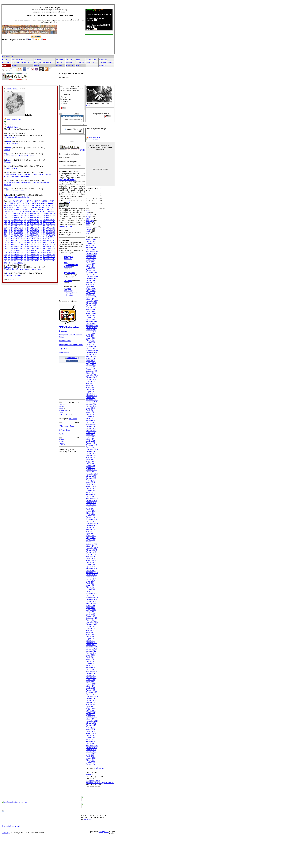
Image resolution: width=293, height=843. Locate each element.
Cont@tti (102, 65)
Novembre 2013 (92, 449)
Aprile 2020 (90, 608)
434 (25, 253)
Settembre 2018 (91, 569)
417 (21, 250)
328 (44, 238)
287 (15, 234)
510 (12, 263)
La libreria (59, 62)
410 (50, 248)
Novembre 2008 (92, 326)
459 (53, 255)
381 (9, 246)
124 (5, 213)
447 (15, 255)
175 (15, 220)
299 (53, 234)
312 (44, 236)
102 (35, 209)
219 (53, 224)
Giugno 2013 (90, 439)
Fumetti (36, 65)
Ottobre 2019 (90, 595)
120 (43, 211)
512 (18, 263)
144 (18, 215)
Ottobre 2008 (90, 324)
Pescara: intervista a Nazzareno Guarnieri (19, 156)
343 (41, 240)
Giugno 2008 (90, 315)
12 (28, 201)
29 (17, 203)
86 (46, 207)
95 (17, 209)
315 (53, 236)
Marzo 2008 (90, 309)
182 (37, 220)
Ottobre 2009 (90, 348)
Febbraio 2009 (91, 332)
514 (24, 263)
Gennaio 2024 (91, 700)
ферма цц (89, 774)
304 (18, 236)
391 (41, 246)
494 (12, 261)
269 (9, 232)
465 (21, 257)
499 (28, 261)
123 (52, 211)
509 (9, 263)
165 (34, 218)
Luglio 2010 (90, 367)
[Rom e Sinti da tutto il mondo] (88, 807)
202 (50, 222)
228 (31, 226)
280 (44, 232)
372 (31, 244)
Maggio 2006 (91, 264)
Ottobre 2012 (90, 422)
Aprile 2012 (90, 410)
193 (21, 222)
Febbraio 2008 (91, 307)
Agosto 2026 (90, 764)
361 (47, 242)
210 (25, 224)
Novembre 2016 (92, 523)
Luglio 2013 (90, 441)
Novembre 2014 (92, 474)
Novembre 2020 (92, 622)
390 (37, 246)
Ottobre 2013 (90, 447)
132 (31, 213)
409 (47, 248)
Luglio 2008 (90, 317)
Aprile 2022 (90, 657)
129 (21, 213)
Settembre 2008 (91, 322)
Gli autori (37, 60)
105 (44, 209)
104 (41, 209)
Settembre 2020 (91, 618)
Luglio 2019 (90, 589)
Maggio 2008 (91, 313)
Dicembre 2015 (91, 501)
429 (9, 253)
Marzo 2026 (90, 754)
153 (47, 215)
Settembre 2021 (91, 643)
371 (28, 244)
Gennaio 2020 (91, 601)
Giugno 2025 (90, 735)
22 (51, 201)
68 (5, 207)
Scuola (14, 65)
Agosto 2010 (90, 369)
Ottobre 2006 (90, 274)
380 (5, 246)
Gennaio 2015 (91, 478)
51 (17, 205)
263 (41, 230)
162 (25, 218)
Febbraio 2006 (91, 258)
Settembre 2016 (91, 519)
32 (23, 203)
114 (24, 211)
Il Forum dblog (64, 430)
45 (53, 203)
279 (41, 232)
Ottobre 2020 (90, 620)
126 (12, 213)
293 (34, 234)
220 (5, 226)
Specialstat (87, 819)
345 (47, 240)
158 (12, 218)
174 (12, 220)
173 (9, 220)
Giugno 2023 (90, 686)
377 (47, 244)
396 (5, 248)
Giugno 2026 (90, 760)
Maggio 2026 (91, 758)
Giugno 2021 (90, 636)
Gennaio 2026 (91, 750)
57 (30, 205)
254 (12, 230)
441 (47, 253)
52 (19, 205)
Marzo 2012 (90, 408)
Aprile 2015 (90, 484)
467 (28, 257)
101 (31, 209)
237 (9, 228)
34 (28, 203)
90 (5, 209)
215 (40, 224)
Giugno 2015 (90, 488)
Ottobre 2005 (90, 249)
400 (18, 248)
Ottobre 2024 (90, 719)
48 (10, 205)
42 (46, 203)
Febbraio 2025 (91, 727)
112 (18, 211)
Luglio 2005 (90, 243)
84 (42, 207)
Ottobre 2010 (90, 373)
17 (39, 201)
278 (37, 232)
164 (31, 218)
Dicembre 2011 (91, 402)
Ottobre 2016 (90, 521)
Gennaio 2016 (91, 503)
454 (37, 255)
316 (5, 238)
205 (9, 224)
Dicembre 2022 (91, 674)
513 (21, 263)
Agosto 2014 (90, 468)
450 (25, 255)
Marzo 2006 (90, 260)
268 (5, 232)
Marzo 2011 (90, 383)
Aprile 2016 (90, 509)
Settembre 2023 (91, 692)
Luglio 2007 (90, 293)
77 (26, 207)
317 (9, 238)
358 (37, 242)
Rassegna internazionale (42, 62)
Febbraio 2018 (91, 554)
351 (15, 242)
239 (15, 228)
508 (5, 263)
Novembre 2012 (92, 424)
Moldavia (7, 162)
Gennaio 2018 (91, 552)
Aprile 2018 (90, 558)
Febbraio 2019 (91, 579)
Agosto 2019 (90, 591)
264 (44, 230)
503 (41, 261)
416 (18, 250)
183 (41, 220)
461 (9, 257)
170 (50, 218)
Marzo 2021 (90, 630)
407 (41, 248)
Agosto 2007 (90, 295)
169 (47, 218)
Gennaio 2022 (91, 651)
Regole (88, 229)
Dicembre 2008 (91, 328)
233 (47, 226)
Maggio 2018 (91, 560)
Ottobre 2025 (90, 744)
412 (5, 250)
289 (21, 234)
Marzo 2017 (90, 531)
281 (47, 232)
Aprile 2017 (90, 534)
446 (12, 255)
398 (12, 248)
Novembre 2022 (92, 671)
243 (28, 228)
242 (25, 228)
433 (21, 253)
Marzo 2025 (90, 729)
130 (25, 213)
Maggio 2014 (91, 462)
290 (25, 234)
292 (31, 234)
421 (34, 250)
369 (21, 244)
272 (18, 232)
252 (5, 230)
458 (50, 255)
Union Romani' (65, 341)
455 (41, 255)
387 (28, 246)
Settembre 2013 (91, 445)
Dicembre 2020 (91, 624)
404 (31, 248)
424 (44, 250)
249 (47, 228)
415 (15, 250)
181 (34, 220)
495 (15, 261)
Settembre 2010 (91, 371)
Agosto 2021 (90, 641)
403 (28, 248)
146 (25, 215)
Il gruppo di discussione (20, 62)
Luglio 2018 (90, 564)
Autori (15, 89)
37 (35, 203)
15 (35, 201)
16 (37, 201)
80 (33, 207)
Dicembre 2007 (91, 303)
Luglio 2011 (90, 392)
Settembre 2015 (91, 494)
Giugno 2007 (90, 291)
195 (28, 222)
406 (37, 248)
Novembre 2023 (92, 696)
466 (25, 257)
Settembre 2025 (91, 741)
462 (12, 257)
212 (31, 224)
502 (37, 261)
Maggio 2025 (91, 733)
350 (12, 242)
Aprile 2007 (90, 287)
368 (18, 244)
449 (21, 255)
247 (41, 228)
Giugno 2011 (90, 389)
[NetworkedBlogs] (72, 358)
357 (34, 242)
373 (34, 244)
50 (14, 205)
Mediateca (69, 62)
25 (7, 203)
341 (34, 240)
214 (37, 224)
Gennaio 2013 (91, 429)
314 (50, 236)
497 (21, 261)
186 (50, 220)
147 (28, 215)
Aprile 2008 (90, 311)
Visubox (62, 434)
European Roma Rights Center (71, 345)
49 (12, 205)
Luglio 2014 (90, 466)
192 (18, 222)
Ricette (78, 65)
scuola (8, 166)
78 (28, 207)
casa (7, 172)
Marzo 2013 (90, 433)
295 (41, 234)
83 (40, 207)
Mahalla (9, 89)
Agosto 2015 (90, 492)
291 (28, 234)
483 (28, 259)
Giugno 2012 (90, 414)
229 (34, 226)
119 (39, 211)
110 (12, 211)
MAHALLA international (69, 327)
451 (28, 255)
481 (21, 259)
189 (9, 222)
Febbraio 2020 (91, 604)
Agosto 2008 (90, 319)
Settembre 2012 (91, 420)
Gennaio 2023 (91, 676)
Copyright (62, 444)
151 (41, 215)
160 (18, 218)
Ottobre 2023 (90, 694)
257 (21, 230)
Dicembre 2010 (91, 377)
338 (25, 240)
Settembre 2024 (91, 717)
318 (12, 238)
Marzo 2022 (90, 655)
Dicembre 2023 (91, 698)
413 (9, 250)
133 (34, 213)
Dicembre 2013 (91, 451)
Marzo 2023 (90, 680)
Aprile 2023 (90, 682)
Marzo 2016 (90, 507)
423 (41, 250)
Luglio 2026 (90, 762)
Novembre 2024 (92, 721)
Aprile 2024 (90, 706)
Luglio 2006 (90, 268)
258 (25, 230)
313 (47, 236)
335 (15, 240)
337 (21, 240)
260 (31, 230)
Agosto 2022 (90, 665)
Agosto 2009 (90, 344)
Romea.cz (63, 331)
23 (53, 201)
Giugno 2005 (90, 241)
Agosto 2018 (90, 566)
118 (36, 211)
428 (5, 253)
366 (12, 244)
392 (44, 246)
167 (41, 218)
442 (50, 253)
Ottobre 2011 (90, 398)
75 (21, 207)
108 (5, 211)
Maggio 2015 (91, 486)
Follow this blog (72, 361)
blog (7, 154)
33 (26, 203)
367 (15, 244)
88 (51, 207)
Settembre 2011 (91, 396)
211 (28, 224)
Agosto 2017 (90, 542)
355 (28, 242)
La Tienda (5, 62)
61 (40, 205)
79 (30, 207)
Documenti (80, 62)
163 (28, 218)
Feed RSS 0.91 (94, 137)
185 (47, 220)
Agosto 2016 (90, 517)
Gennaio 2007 (91, 280)
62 (42, 205)
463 (15, 257)
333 (9, 240)
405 (34, 248)
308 (31, 236)
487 (41, 259)
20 (46, 201)
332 (5, 240)
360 (44, 242)
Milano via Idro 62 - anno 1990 (15, 275)
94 (14, 209)
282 (50, 232)
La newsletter (91, 60)
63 (44, 205)
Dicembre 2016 (91, 525)
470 (37, 257)
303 (15, 236)
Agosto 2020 (90, 616)
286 (12, 234)
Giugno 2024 (90, 711)
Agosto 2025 (90, 739)
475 (53, 257)
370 (25, 244)
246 (37, 228)
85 (44, 207)
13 (30, 201)
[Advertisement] (57, 48)
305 (21, 236)
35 (30, 203)
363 (53, 242)
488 (44, 259)
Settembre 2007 (91, 297)
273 (21, 232)
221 (9, 226)
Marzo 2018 (90, 556)
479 (15, 259)
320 (18, 238)
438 (37, 253)
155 (53, 215)
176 (18, 220)
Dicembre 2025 (91, 748)
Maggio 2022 (91, 659)
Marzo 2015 (90, 482)
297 (47, 234)
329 (47, 238)
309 (34, 236)
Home (4, 60)
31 (21, 203)
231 (41, 226)
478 (12, 259)
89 (53, 207)
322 (25, 238)
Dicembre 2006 (91, 278)
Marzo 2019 (90, 581)
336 (18, 240)
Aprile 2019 (90, 583)
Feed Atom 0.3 (93, 140)
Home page (6, 833)
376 (44, 244)
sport (87, 233)
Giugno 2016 (90, 513)
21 (48, 201)
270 (12, 232)
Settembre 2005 (91, 247)
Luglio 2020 (90, 614)
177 (21, 220)
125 (9, 213)
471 (41, 257)
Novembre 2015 (92, 499)
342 (37, 240)
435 (28, 253)
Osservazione (64, 352)
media (61, 412)
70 (10, 207)
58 (33, 205)
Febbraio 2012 (91, 406)
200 (44, 222)
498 (25, 261)
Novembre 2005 (92, 252)
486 (37, 259)
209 (21, 224)
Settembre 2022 (91, 667)
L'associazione (7, 57)
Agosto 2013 (90, 443)
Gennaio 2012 (91, 404)
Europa (8, 141)
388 (31, 246)
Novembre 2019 (92, 597)
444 (5, 255)
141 (9, 215)
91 (7, 209)
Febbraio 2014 (91, 455)
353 (21, 242)
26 (10, 203)
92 (10, 209)
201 (47, 222)
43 (49, 203)
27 (12, 203)
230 (37, 226)
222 (12, 226)
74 (19, 207)
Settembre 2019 (91, 593)
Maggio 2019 (91, 585)
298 (50, 234)
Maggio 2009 (91, 338)
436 (31, 253)
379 (53, 244)
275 (28, 232)
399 (15, 248)
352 (18, 242)
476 (5, 259)
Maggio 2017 (91, 536)
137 (47, 213)
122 (49, 211)
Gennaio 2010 (91, 354)
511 (15, 263)
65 (49, 205)
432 (18, 253)
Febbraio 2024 (91, 702)
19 (44, 201)
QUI (95, 20)
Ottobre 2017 (90, 546)
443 (53, 253)
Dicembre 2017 (91, 550)
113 (21, 211)
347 (53, 240)
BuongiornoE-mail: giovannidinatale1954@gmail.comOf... (100, 782)
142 (12, 215)
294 (37, 234)
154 (50, 215)
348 (5, 242)
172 (5, 220)
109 (9, 211)
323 (28, 238)
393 (47, 246)
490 (50, 259)
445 (9, 255)
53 (21, 205)
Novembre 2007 (92, 301)
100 (28, 209)
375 (41, 244)
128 (18, 213)
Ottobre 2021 (90, 645)
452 (31, 255)
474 (50, 257)
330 (50, 238)
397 (9, 248)
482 (25, 259)
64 (46, 205)
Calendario (103, 60)
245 (34, 228)
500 (31, 261)
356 (31, 242)
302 (12, 236)
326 (37, 238)
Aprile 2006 (90, 262)
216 (44, 224)
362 (50, 242)
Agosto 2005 (90, 245)
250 (50, 228)
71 (12, 207)
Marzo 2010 (90, 359)
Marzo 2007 (90, 284)
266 (50, 230)
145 (21, 215)
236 (5, 228)
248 (44, 228)
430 (12, 253)
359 (41, 242)
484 (31, 259)
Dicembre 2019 (91, 599)
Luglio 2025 (90, 737)
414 (12, 250)
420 (31, 250)
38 (37, 203)
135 (41, 213)
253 (9, 230)
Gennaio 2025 (91, 725)
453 (34, 255)
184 (44, 220)
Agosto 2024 (90, 715)
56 (28, 205)
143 (15, 215)
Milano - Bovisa (10, 137)
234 (50, 226)
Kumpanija (63, 410)
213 (34, 224)
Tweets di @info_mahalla (11, 826)
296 (44, 234)
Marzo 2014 (90, 457)
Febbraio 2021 (91, 628)
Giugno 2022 (90, 661)
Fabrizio (89, 105)
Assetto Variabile (105, 62)
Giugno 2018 (90, 562)
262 (37, 230)
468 (31, 257)
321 (21, 238)
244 (31, 228)
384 (18, 246)
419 (28, 250)
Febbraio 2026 (91, 752)
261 (34, 230)
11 (26, 201)
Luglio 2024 (90, 713)
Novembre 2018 (92, 573)
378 (50, 244)
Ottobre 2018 (90, 571)
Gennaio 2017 (91, 527)
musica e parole (64, 414)
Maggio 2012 (91, 412)
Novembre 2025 (92, 746)
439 (41, 253)
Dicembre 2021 (91, 649)
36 (33, 203)
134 (37, 213)
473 (47, 257)
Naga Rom (63, 349)
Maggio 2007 (91, 289)
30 (19, 203)
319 (15, 238)
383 (15, 246)
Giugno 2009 (90, 340)
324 (31, 238)
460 (5, 257)
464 (18, 257)
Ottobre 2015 (90, 496)
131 (28, 213)
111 (15, 211)
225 (21, 226)
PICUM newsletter (11, 143)
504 (44, 261)
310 (37, 236)
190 (12, 222)
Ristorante (69, 65)
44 (51, 203)
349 (9, 242)
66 (51, 205)
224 (18, 226)
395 (53, 246)
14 (32, 201)
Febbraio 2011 (91, 381)
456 (44, 255)
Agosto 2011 (90, 394)
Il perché (62, 441)
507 (53, 261)
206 (12, 224)
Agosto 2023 (90, 690)
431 (15, 253)
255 (15, 230)
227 (28, 226)
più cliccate (73, 419)
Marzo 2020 (90, 606)
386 (25, 246)
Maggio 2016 (91, 511)
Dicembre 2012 (91, 427)
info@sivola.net (12, 127)
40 (42, 203)
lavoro (88, 223)
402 (25, 248)
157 (9, 218)
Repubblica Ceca (10, 168)
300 (5, 236)
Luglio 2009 (90, 342)
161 (21, 218)
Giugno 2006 (90, 266)
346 (50, 240)
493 (9, 261)
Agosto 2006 (90, 270)
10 (23, 201)
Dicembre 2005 (91, 254)
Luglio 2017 (90, 540)
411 (53, 248)
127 (15, 213)
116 (30, 211)
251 (53, 228)
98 (23, 209)
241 (21, 228)
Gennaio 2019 (91, 577)
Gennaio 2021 (91, 626)
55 (26, 205)
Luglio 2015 (90, 490)
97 (21, 209)
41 (44, 203)
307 (28, 236)
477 (9, 259)
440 (44, 253)
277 (34, 232)
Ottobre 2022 (90, 669)
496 (18, 261)
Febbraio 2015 (91, 480)
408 (44, 248)
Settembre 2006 (91, 272)
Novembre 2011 (92, 400)
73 (17, 207)
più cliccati (100, 768)
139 (53, 213)
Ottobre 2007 (90, 299)
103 (38, 209)
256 (18, 230)
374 (37, 244)
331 (53, 238)
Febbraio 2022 (91, 653)
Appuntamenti (69, 273)
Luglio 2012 (90, 416)
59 (35, 205)
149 (34, 215)
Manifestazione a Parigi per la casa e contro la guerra (23, 269)
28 (14, 203)
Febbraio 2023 (91, 678)
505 (47, 261)
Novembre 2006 (92, 276)
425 (47, 250)
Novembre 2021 (92, 647)
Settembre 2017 (91, 544)
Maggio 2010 (91, 363)
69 (7, 207)
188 (5, 222)
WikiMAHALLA (18, 60)
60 (37, 205)
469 (34, 257)
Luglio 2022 (90, 663)
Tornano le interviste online (14, 191)
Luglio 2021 (90, 639)
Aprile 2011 (90, 385)
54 (23, 205)
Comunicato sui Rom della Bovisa (16, 197)
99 (26, 209)
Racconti (59, 65)
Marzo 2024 (90, 704)
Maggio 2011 (90, 387)
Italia (8, 135)
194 (25, 222)
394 (50, 246)
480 (18, 259)
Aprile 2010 (90, 361)
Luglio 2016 (90, 515)
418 (25, 250)
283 (53, 232)
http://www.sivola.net (14, 120)
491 (53, 259)
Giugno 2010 (90, 365)
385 (21, 246)
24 (5, 203)
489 (47, 259)
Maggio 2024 (91, 709)
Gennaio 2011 (91, 379)
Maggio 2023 (91, 684)
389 (34, 246)
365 (9, 244)
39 (40, 203)
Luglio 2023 (90, 688)
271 (15, 232)
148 (31, 215)
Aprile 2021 (90, 632)
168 (44, 218)
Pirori (78, 60)
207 (15, 224)
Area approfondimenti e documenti (71, 265)
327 (41, 238)
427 (53, 250)
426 (50, 250)
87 (49, 207)
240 (18, 228)
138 (50, 213)
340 (31, 240)
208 (18, 224)
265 (47, 230)
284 (5, 234)
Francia (7, 150)
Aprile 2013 (90, 435)
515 (28, 263)
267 (53, 230)
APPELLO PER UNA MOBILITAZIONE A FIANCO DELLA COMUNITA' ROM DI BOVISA (28, 175)
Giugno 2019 (90, 587)
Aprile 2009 (90, 336)
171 (53, 218)
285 (9, 234)
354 (25, 242)
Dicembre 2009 (91, 352)
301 (9, 236)
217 (47, 224)
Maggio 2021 (91, 634)
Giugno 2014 (90, 464)
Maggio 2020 (91, 610)
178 (25, 220)
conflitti (88, 214)
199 (41, 222)
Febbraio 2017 (91, 529)
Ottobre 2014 (90, 472)
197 (34, 222)
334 (12, 240)
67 (53, 205)
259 (28, 230)
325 (34, 238)
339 (28, 240)
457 (47, 255)
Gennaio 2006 (91, 256)
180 (31, 220)
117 (33, 211)
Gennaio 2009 (91, 330)
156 (5, 218)
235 (53, 226)
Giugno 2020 (90, 612)
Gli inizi (69, 60)
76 (23, 207)
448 (18, 255)
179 (28, 220)
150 (37, 215)
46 (5, 205)
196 (31, 222)
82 (37, 207)
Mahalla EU (90, 62)
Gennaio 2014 (91, 453)
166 (37, 218)
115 (27, 211)
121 (46, 211)
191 (15, 222)
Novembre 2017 (92, 548)
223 (15, 226)
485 (34, 259)
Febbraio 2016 (91, 505)
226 (25, 226)
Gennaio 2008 (91, 305)
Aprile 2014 (90, 459)
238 (12, 228)
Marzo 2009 (90, 334)
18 (42, 201)
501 (34, 261)
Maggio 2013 (91, 437)
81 (35, 207)
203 (53, 222)
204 (5, 224)
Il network (59, 60)
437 (34, 253)
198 (37, 222)
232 (44, 226)
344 (44, 240)
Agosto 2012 (90, 418)
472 (44, 257)
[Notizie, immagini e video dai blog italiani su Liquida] (88, 800)
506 (50, 261)
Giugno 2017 (90, 538)
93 (12, 209)
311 (41, 236)
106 (47, 209)
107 (51, 209)
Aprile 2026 (90, 756)
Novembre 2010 (92, 375)
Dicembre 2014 (91, 476)
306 (25, 236)
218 (50, 224)
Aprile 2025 (90, 731)
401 (21, 248)
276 (31, 232)
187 (53, 220)
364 (5, 244)
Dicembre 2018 (91, 575)
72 (14, 207)
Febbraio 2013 (91, 431)
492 (5, 261)
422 (37, 250)
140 (5, 215)
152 (44, 215)
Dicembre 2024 (91, 723)
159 (15, 218)
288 (18, 234)
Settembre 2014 (91, 470)
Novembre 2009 (92, 350)
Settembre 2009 (91, 346)
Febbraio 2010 (91, 357)
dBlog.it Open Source (67, 426)
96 (19, 209)
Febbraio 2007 (91, 282)
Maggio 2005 (91, 239)
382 (12, 246)
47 (7, 205)
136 (44, 213)
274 (25, 232)
